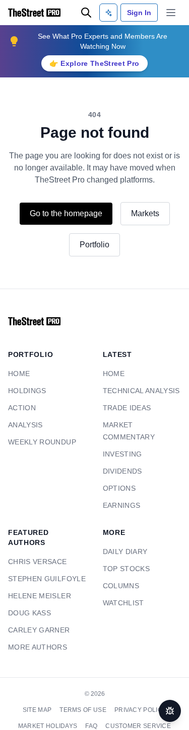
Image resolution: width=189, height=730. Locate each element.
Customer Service (136, 713)
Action (20, 408)
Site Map (40, 697)
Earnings (120, 493)
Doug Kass (27, 601)
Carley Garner (36, 618)
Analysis (24, 425)
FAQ (92, 713)
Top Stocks (125, 557)
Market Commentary (141, 425)
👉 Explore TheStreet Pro (94, 63)
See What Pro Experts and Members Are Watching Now (102, 41)
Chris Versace (35, 549)
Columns (119, 574)
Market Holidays (50, 713)
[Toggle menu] (171, 13)
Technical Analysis (139, 391)
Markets (150, 213)
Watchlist (122, 591)
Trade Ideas (125, 408)
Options (118, 476)
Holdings (25, 391)
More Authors (34, 635)
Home (17, 374)
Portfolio (95, 244)
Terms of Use (84, 697)
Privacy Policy (138, 697)
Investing (121, 442)
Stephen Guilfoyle (43, 567)
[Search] (86, 13)
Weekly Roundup (38, 442)
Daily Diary (123, 539)
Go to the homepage (64, 213)
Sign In (139, 12)
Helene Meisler (36, 584)
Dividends (121, 459)
